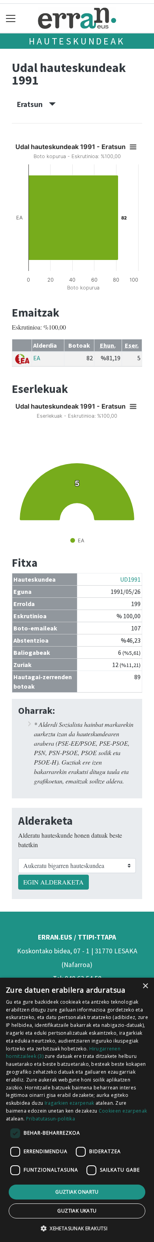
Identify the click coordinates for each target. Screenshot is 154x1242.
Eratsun (33, 104)
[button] (77, 1228)
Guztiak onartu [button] (77, 1192)
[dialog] (77, 1110)
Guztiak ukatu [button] (76, 1210)
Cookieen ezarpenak (123, 1110)
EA (36, 358)
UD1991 (130, 579)
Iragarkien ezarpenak (69, 1103)
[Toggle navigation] (10, 18)
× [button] (145, 986)
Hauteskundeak (77, 41)
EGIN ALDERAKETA (53, 882)
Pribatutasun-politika (50, 1118)
